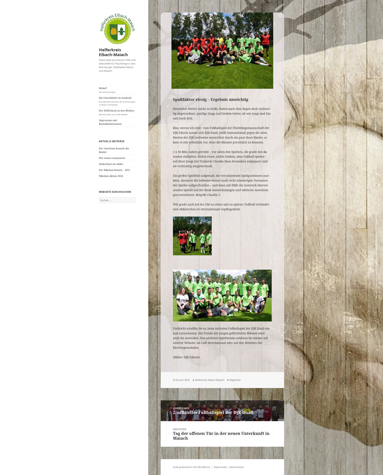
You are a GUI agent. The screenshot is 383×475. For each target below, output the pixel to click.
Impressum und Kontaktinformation (110, 122)
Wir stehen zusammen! (112, 158)
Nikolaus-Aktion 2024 (111, 176)
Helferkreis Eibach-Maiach (113, 52)
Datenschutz (237, 467)
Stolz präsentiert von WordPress (191, 467)
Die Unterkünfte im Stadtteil (117, 101)
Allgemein (235, 380)
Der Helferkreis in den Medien (116, 112)
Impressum (220, 467)
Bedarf (107, 89)
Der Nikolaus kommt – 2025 (114, 170)
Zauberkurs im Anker (111, 164)
